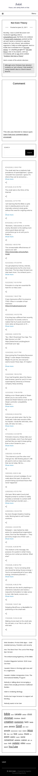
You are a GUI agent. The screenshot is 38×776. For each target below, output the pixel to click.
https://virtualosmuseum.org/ (15, 306)
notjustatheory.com (9, 37)
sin (31, 740)
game (6, 726)
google (7, 730)
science (24, 740)
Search (7, 147)
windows (28, 743)
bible (7, 714)
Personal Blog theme (19, 773)
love (15, 733)
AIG (18, 54)
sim (29, 740)
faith (26, 722)
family (31, 722)
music (26, 733)
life (5, 734)
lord (11, 734)
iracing (24, 731)
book (12, 714)
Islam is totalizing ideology (13, 692)
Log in (4, 762)
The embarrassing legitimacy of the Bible (18, 657)
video (22, 743)
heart (20, 730)
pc (31, 734)
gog (24, 726)
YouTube (13, 746)
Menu (34, 13)
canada (18, 714)
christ (29, 714)
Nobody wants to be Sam (13, 703)
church (23, 718)
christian (8, 717)
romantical (9, 740)
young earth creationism (13, 39)
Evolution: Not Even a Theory (13, 56)
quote (18, 737)
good (27, 726)
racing (22, 737)
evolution (19, 721)
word (6, 747)
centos (24, 714)
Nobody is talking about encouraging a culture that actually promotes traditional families (18, 684)
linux (8, 734)
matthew (20, 734)
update (16, 743)
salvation (17, 740)
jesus (30, 730)
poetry (12, 737)
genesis (12, 726)
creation (8, 721)
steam (5, 743)
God (19, 726)
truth (9, 743)
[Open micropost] (6, 182)
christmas (17, 718)
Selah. (19, 4)
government (14, 730)
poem (6, 736)
